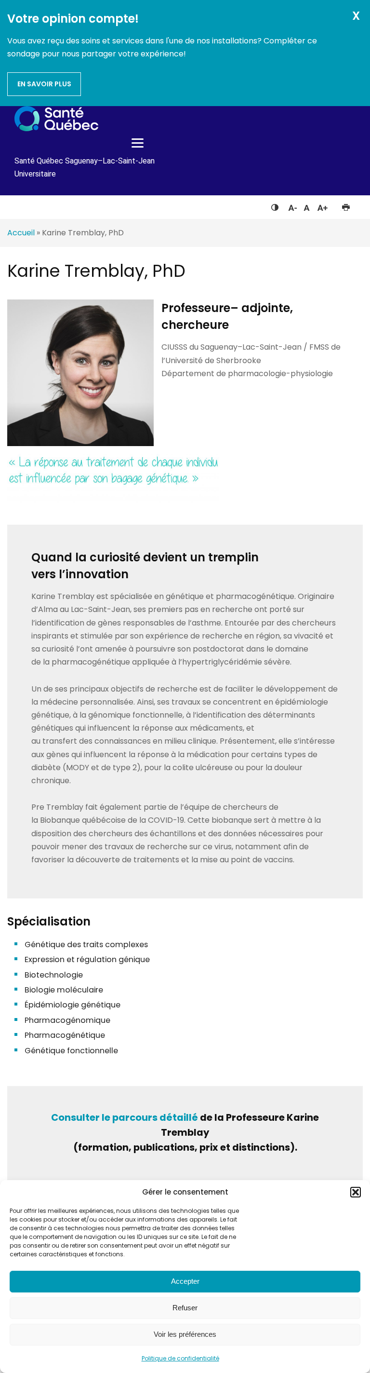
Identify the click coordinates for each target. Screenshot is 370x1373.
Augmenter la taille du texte (323, 205)
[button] (355, 1192)
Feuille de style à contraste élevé (274, 205)
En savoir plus (44, 84)
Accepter (185, 1281)
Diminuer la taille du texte (292, 206)
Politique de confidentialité (180, 1358)
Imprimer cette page (346, 205)
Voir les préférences (185, 1334)
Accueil (21, 232)
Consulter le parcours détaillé (124, 1117)
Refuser (185, 1308)
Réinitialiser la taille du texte (307, 205)
